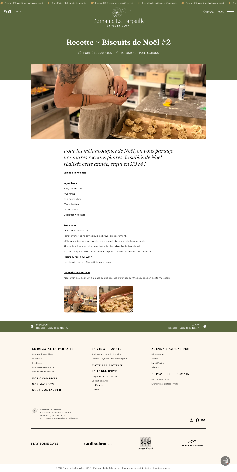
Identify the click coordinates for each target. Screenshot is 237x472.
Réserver (208, 12)
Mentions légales (161, 468)
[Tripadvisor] (203, 420)
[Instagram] (5, 11)
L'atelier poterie (107, 365)
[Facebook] (9, 11)
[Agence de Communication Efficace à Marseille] (176, 467)
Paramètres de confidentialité (136, 468)
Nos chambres (44, 378)
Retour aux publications (140, 52)
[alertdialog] (118, 3)
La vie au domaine (108, 348)
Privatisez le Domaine (171, 374)
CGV (88, 468)
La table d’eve (104, 371)
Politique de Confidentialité (106, 468)
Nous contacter (46, 389)
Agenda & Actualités (170, 348)
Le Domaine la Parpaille (54, 348)
